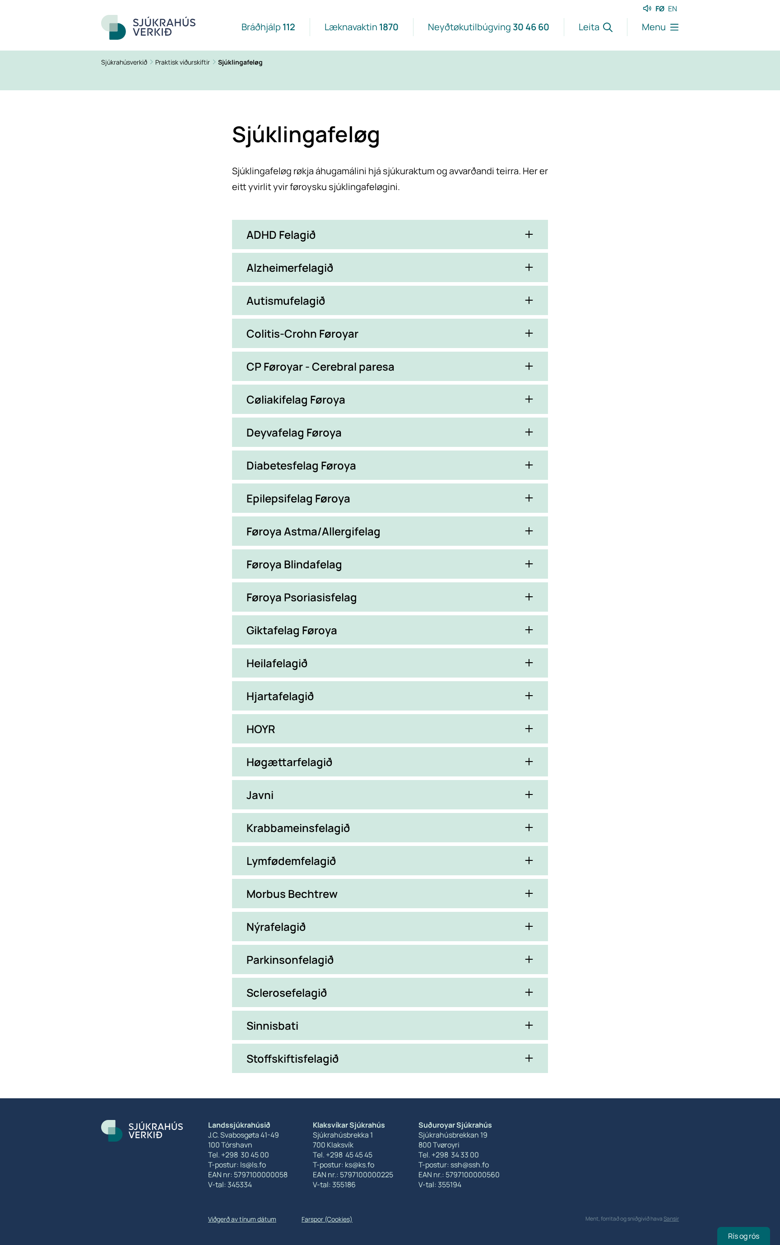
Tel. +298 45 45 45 (342, 1155)
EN (672, 9)
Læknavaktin (362, 27)
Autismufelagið (285, 300)
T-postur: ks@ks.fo (343, 1165)
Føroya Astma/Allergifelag (313, 531)
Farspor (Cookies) (327, 1219)
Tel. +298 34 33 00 (448, 1155)
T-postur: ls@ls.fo (237, 1165)
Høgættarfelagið (289, 761)
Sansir (671, 1218)
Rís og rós (743, 1236)
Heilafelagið (276, 662)
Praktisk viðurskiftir (183, 62)
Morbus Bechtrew (292, 893)
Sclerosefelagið (286, 992)
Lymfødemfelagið (291, 860)
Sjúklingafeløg (240, 62)
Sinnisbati (272, 1025)
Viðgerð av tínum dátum (242, 1219)
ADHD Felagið (281, 234)
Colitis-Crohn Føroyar (302, 333)
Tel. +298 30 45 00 (238, 1155)
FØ (659, 9)
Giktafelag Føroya (291, 629)
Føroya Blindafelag (294, 564)
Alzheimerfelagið (289, 267)
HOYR (260, 728)
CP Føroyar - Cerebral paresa (320, 366)
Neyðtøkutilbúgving (488, 27)
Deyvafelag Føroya (294, 432)
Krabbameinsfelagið (298, 827)
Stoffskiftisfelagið (292, 1058)
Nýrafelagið (276, 926)
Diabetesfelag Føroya (301, 465)
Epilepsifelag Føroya (298, 498)
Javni (260, 794)
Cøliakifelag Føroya (295, 399)
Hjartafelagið (280, 695)
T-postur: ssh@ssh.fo (453, 1165)
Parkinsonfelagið (290, 959)
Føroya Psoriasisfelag (301, 597)
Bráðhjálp (268, 27)
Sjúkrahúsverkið (125, 62)
